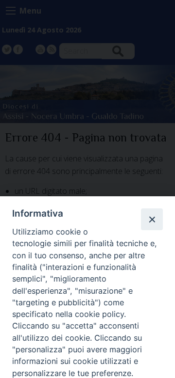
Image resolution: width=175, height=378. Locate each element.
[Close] (151, 219)
